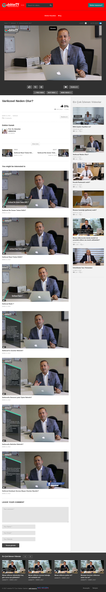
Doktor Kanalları (50, 15)
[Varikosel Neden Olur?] (88, 143)
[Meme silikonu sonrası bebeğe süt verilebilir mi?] (39, 566)
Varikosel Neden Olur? (81, 154)
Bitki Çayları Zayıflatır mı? (82, 127)
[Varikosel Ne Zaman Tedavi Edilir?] (53, 155)
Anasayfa (86, 588)
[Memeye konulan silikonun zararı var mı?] (92, 566)
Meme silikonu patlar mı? (63, 575)
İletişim (95, 588)
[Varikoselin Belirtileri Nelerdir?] (35, 423)
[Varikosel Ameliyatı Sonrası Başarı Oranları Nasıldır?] (35, 470)
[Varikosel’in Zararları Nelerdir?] (35, 330)
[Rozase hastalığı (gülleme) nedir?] (88, 199)
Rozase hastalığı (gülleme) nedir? (85, 210)
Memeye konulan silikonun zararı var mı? (90, 576)
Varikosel (15, 115)
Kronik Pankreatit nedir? (81, 182)
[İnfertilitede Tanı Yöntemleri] (88, 257)
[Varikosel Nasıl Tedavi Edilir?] (17, 155)
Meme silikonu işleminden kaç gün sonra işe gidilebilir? (12, 576)
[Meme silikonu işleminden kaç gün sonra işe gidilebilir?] (13, 566)
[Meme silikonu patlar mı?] (66, 566)
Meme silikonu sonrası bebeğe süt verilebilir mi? (39, 576)
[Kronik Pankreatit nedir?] (88, 171)
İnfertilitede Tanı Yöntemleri (82, 268)
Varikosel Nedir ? (8, 304)
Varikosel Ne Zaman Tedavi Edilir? (14, 210)
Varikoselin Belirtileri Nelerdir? (12, 444)
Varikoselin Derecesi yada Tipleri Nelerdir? (17, 397)
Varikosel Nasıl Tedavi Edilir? (12, 257)
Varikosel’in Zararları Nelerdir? (12, 350)
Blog (59, 15)
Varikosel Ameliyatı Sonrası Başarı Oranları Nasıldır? (20, 491)
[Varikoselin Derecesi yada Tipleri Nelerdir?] (35, 376)
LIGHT (81, 23)
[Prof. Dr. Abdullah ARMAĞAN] (4, 131)
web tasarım (33, 588)
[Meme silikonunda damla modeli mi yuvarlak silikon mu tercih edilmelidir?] (88, 227)
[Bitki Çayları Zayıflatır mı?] (88, 116)
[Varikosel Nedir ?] (35, 283)
